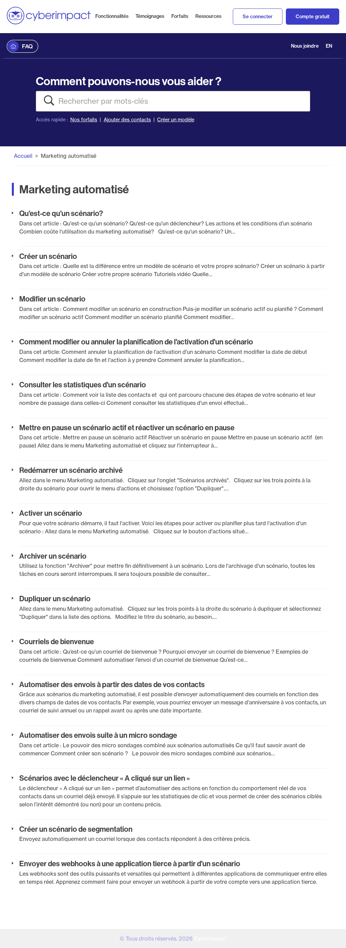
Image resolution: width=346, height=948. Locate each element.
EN (329, 46)
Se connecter (258, 17)
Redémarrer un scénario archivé (71, 470)
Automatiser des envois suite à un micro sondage (98, 735)
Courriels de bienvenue (56, 641)
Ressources (208, 16)
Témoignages (149, 16)
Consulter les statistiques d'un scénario (82, 384)
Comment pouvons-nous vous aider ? (128, 81)
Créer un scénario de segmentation (75, 829)
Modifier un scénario (52, 298)
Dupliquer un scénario (55, 598)
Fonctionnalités (111, 16)
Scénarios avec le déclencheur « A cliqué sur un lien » (104, 778)
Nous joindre (305, 46)
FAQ (27, 46)
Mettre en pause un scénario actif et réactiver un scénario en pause (126, 427)
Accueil (23, 155)
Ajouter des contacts (127, 120)
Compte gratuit (312, 17)
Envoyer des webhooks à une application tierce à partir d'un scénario (129, 863)
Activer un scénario (50, 513)
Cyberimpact (210, 938)
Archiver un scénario (52, 556)
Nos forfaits (83, 120)
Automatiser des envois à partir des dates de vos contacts (112, 684)
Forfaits (179, 16)
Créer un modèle (175, 120)
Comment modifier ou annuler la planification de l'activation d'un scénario (136, 341)
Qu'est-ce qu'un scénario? (61, 213)
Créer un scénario (48, 256)
